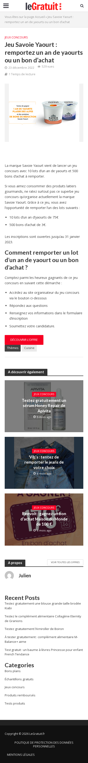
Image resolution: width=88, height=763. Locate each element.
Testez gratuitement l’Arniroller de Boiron (34, 629)
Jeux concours (16, 37)
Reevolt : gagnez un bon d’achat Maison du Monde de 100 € (44, 519)
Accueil (40, 17)
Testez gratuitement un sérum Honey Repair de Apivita (44, 405)
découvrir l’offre (24, 340)
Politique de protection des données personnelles (44, 744)
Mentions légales (21, 755)
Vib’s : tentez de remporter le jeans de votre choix (44, 462)
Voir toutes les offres (65, 562)
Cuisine (29, 348)
